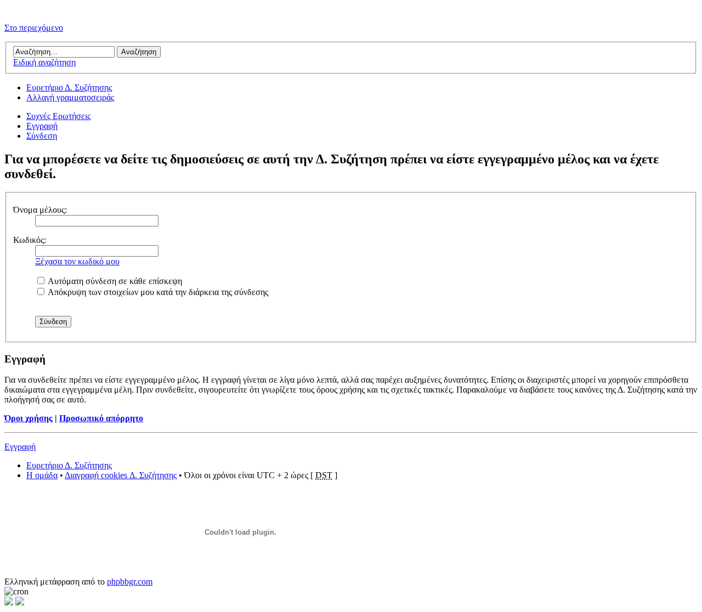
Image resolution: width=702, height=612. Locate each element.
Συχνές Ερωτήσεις (58, 116)
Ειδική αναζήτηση (44, 62)
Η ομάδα (42, 475)
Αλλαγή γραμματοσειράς (70, 97)
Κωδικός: (29, 240)
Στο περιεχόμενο (33, 27)
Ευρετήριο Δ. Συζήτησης (69, 87)
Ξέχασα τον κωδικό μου (77, 261)
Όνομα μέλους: (40, 209)
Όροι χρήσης (28, 418)
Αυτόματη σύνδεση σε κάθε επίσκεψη (114, 281)
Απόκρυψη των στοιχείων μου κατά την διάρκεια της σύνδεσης (157, 292)
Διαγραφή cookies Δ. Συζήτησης (121, 475)
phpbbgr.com (129, 581)
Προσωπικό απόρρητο (101, 418)
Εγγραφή (42, 126)
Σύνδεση (41, 135)
